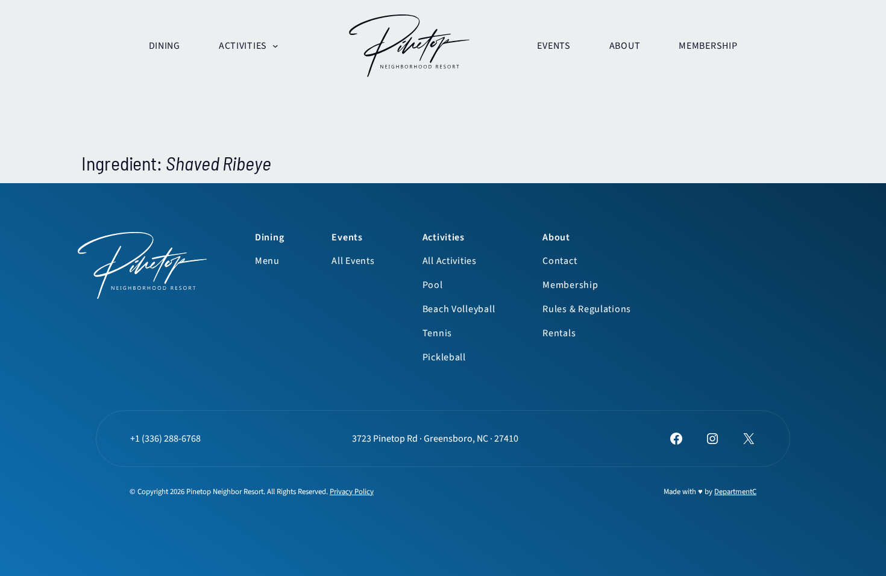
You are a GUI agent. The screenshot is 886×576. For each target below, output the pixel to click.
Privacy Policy (352, 491)
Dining (269, 237)
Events (346, 237)
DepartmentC (735, 491)
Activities (444, 237)
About (556, 237)
